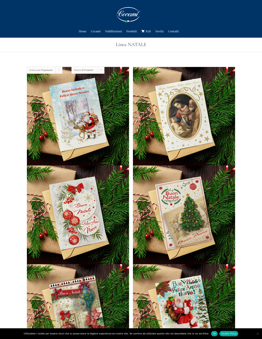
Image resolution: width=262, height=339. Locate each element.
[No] (257, 333)
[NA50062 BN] (184, 216)
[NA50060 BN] (78, 216)
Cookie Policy (229, 333)
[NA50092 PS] (78, 118)
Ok (214, 333)
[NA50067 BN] (184, 118)
